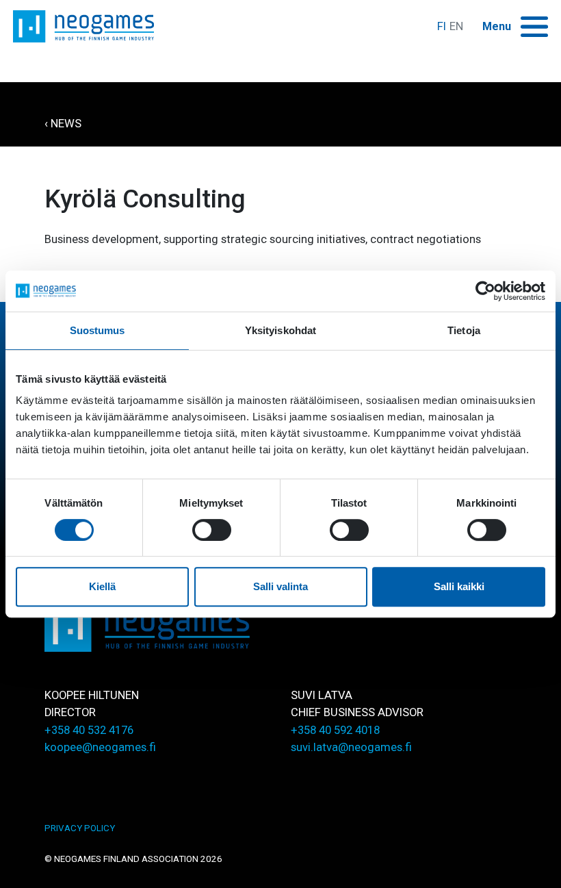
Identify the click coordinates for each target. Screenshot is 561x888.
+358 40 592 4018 (335, 730)
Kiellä (102, 586)
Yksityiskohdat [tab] (280, 330)
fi (441, 26)
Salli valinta (280, 586)
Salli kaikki (459, 586)
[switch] (211, 530)
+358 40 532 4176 (88, 730)
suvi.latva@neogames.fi (351, 747)
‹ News (62, 123)
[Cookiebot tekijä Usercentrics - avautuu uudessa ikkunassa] (485, 291)
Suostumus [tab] (97, 330)
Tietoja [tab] (463, 330)
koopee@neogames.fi (100, 747)
